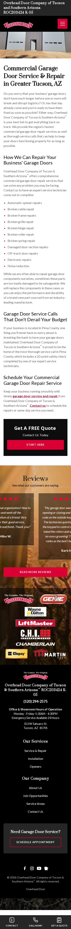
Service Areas (35, 803)
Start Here (35, 444)
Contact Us (35, 811)
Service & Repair (35, 750)
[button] (60, 24)
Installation (35, 758)
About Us (35, 788)
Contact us (38, 405)
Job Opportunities (35, 795)
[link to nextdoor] (46, 868)
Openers (35, 766)
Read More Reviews (35, 572)
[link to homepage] (18, 24)
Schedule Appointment (35, 842)
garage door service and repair (35, 396)
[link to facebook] (24, 868)
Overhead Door (35, 889)
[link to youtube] (39, 868)
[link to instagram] (32, 868)
